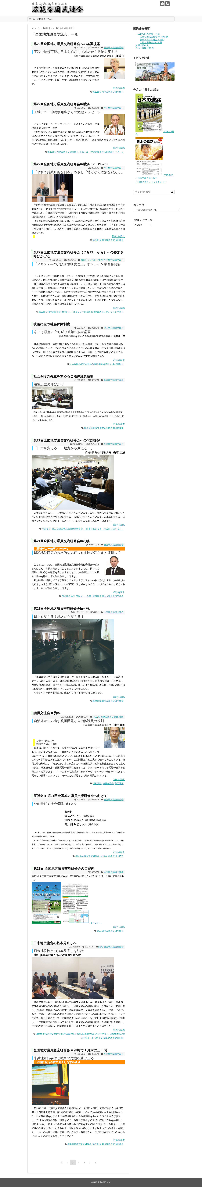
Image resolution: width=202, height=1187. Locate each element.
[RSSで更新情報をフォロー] (167, 3)
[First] (61, 1162)
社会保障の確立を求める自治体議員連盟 (89, 364)
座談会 (103, 856)
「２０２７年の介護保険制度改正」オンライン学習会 (97, 312)
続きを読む (119, 88)
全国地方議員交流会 (114, 47)
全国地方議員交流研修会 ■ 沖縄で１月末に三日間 (70, 1050)
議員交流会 (108, 783)
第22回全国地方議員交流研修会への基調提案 (67, 44)
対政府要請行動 (116, 1038)
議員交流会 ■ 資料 (47, 713)
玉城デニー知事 (83, 596)
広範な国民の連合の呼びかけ (154, 37)
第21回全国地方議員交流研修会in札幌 (62, 541)
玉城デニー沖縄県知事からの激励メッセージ (102, 152)
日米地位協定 (68, 596)
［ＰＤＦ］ (96, 922)
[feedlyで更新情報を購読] (162, 3)
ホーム (32, 19)
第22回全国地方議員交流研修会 (108, 92)
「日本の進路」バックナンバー (150, 182)
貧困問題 (119, 783)
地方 (95, 717)
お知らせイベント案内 (92, 260)
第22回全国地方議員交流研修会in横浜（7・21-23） (72, 164)
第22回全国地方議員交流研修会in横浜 (62, 104)
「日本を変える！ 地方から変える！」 (104, 529)
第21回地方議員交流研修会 (110, 931)
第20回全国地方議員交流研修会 (65, 1034)
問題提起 (46, 529)
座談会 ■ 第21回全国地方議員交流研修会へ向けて (70, 796)
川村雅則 (97, 783)
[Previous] (67, 1162)
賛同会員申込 (142, 45)
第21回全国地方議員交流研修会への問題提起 (67, 440)
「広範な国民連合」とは (147, 34)
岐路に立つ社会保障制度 (52, 324)
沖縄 (100, 947)
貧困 (121, 717)
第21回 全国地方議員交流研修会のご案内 (64, 868)
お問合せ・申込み (45, 19)
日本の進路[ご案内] (144, 48)
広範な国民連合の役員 (151, 42)
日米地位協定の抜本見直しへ (55, 943)
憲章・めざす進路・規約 (152, 39)
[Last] (95, 1162)
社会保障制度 (117, 364)
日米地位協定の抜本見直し (95, 1034)
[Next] (89, 1162)
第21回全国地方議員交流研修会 (67, 529)
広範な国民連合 (104, 1182)
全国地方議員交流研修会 (87, 856)
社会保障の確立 (116, 856)
